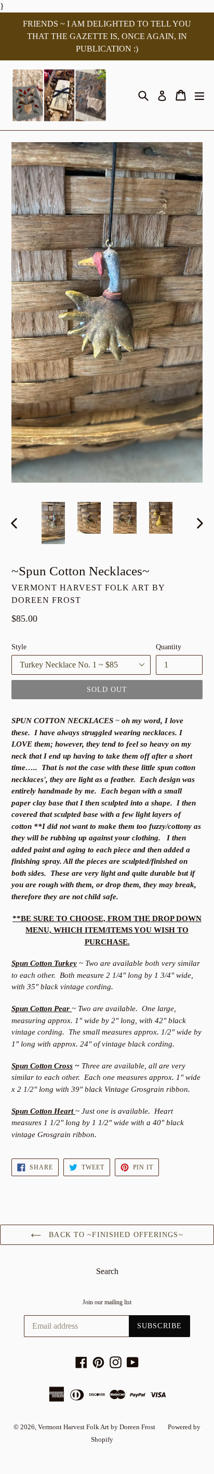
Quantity (168, 647)
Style (18, 647)
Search (107, 1271)
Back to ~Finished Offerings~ (114, 1235)
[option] (53, 523)
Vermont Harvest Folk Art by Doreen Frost (96, 1427)
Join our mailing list (107, 1302)
